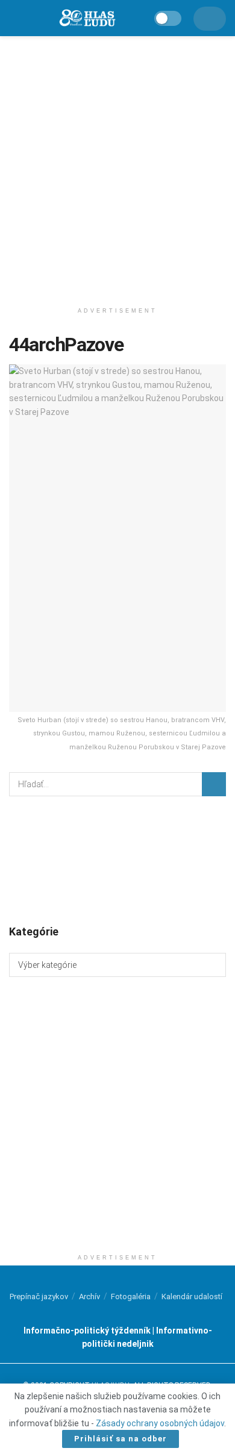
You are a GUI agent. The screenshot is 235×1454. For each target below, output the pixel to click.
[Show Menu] (14, 18)
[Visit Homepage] (86, 18)
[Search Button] (214, 784)
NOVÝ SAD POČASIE (117, 859)
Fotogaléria (131, 1296)
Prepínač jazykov (39, 1296)
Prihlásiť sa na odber (120, 1438)
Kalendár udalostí (191, 1296)
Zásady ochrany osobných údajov (160, 1423)
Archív (89, 1296)
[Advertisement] (117, 165)
